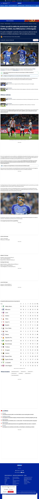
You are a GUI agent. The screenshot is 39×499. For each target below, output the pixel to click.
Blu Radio (6, 479)
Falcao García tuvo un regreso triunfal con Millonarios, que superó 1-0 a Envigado (21, 83)
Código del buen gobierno (16, 480)
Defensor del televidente (16, 478)
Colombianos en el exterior (6, 416)
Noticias (11, 489)
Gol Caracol (2, 23)
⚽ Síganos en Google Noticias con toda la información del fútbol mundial (16, 165)
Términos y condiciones (27, 482)
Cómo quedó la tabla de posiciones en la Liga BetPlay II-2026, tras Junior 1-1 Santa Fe (19, 423)
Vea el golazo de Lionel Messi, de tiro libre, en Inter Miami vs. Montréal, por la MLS (18, 426)
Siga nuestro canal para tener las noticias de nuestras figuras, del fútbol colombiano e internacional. (18, 73)
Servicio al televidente (16, 477)
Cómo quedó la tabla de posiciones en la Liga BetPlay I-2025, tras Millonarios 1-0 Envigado (23, 23)
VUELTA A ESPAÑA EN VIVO (13, 5)
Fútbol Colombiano (8, 23)
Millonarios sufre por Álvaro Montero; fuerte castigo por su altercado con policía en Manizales (23, 89)
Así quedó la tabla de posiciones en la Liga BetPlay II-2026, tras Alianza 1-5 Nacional (21, 104)
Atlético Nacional (27, 373)
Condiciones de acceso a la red (28, 477)
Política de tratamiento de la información (28, 480)
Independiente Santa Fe (15, 371)
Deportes (6, 489)
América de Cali (14, 373)
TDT (13, 479)
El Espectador (6, 484)
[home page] (5, 0)
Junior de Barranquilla (15, 375)
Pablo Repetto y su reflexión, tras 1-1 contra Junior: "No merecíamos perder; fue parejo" (19, 420)
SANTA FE (6, 5)
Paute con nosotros (15, 485)
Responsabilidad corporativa (28, 478)
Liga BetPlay (21, 373)
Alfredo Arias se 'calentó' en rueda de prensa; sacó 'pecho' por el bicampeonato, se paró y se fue (23, 99)
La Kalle (6, 480)
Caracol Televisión (7, 478)
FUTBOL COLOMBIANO (28, 5)
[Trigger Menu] (1, 3)
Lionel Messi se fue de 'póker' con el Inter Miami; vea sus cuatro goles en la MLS (18, 414)
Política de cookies (26, 481)
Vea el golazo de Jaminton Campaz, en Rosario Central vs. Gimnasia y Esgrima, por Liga (19, 417)
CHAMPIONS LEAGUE (21, 5)
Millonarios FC (23, 371)
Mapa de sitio (14, 484)
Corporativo (25, 483)
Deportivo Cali (30, 371)
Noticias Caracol (7, 477)
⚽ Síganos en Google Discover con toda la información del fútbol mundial (16, 75)
